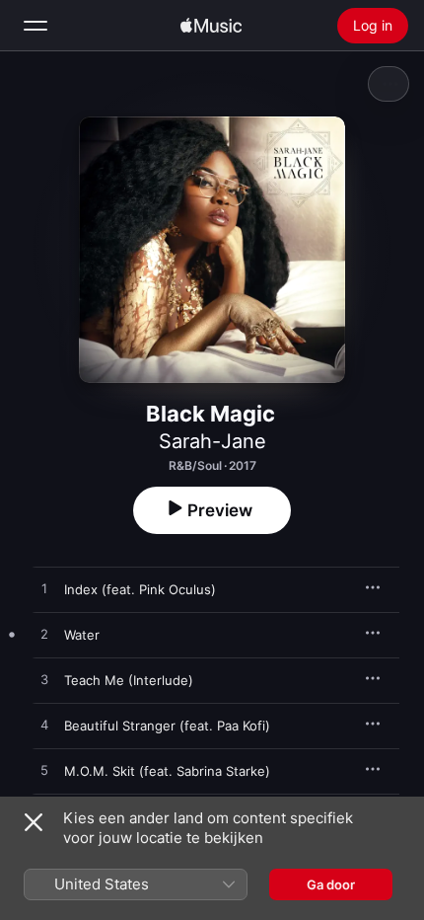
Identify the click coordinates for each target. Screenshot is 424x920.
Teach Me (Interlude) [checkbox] (128, 680)
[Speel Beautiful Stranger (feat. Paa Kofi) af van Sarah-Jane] (44, 725)
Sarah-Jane (212, 441)
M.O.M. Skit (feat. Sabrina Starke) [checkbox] (167, 771)
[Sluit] (33, 822)
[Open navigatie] (35, 25)
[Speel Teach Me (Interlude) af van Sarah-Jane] (44, 680)
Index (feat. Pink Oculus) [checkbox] (140, 589)
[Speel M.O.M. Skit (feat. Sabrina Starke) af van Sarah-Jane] (44, 771)
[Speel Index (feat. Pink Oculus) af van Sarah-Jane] (44, 589)
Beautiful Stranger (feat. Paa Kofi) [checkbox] (167, 725)
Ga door (331, 884)
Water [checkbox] (82, 635)
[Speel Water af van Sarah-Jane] (44, 635)
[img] (211, 26)
